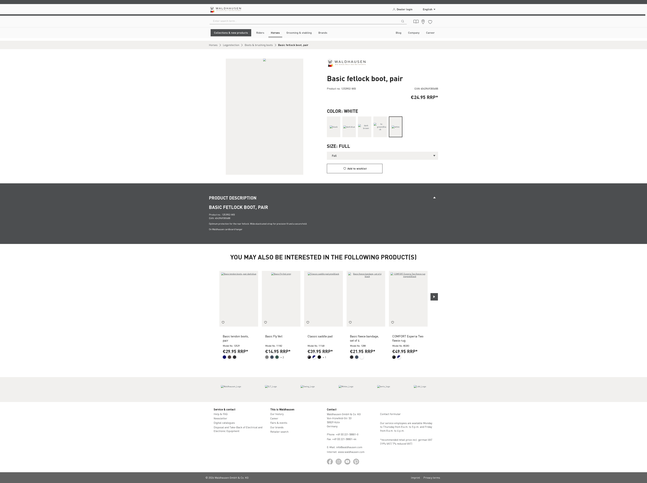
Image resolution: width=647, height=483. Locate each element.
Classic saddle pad (320, 336)
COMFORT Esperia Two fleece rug (407, 338)
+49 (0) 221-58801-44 (345, 439)
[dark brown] (364, 126)
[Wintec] (346, 389)
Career (274, 418)
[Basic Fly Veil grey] (281, 299)
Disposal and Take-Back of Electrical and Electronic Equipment (238, 429)
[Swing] (308, 389)
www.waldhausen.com (351, 452)
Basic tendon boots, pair (236, 338)
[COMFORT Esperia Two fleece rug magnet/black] (408, 299)
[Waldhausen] (346, 62)
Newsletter (220, 418)
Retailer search (279, 431)
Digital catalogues (224, 422)
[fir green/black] (380, 126)
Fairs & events (278, 422)
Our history (277, 414)
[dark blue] (349, 126)
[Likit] (420, 389)
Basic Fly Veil (273, 336)
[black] (333, 126)
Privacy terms (431, 477)
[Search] (403, 21)
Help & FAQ (220, 414)
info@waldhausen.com (349, 447)
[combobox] (304, 21)
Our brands (277, 427)
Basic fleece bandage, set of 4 (364, 338)
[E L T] (271, 389)
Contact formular (390, 414)
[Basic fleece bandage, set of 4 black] (366, 299)
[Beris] (383, 389)
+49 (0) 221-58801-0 (347, 434)
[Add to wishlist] (223, 323)
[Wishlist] (430, 21)
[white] (395, 126)
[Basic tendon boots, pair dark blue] (238, 299)
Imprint (415, 477)
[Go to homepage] (225, 9)
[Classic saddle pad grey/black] (323, 299)
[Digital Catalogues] (416, 21)
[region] (265, 117)
